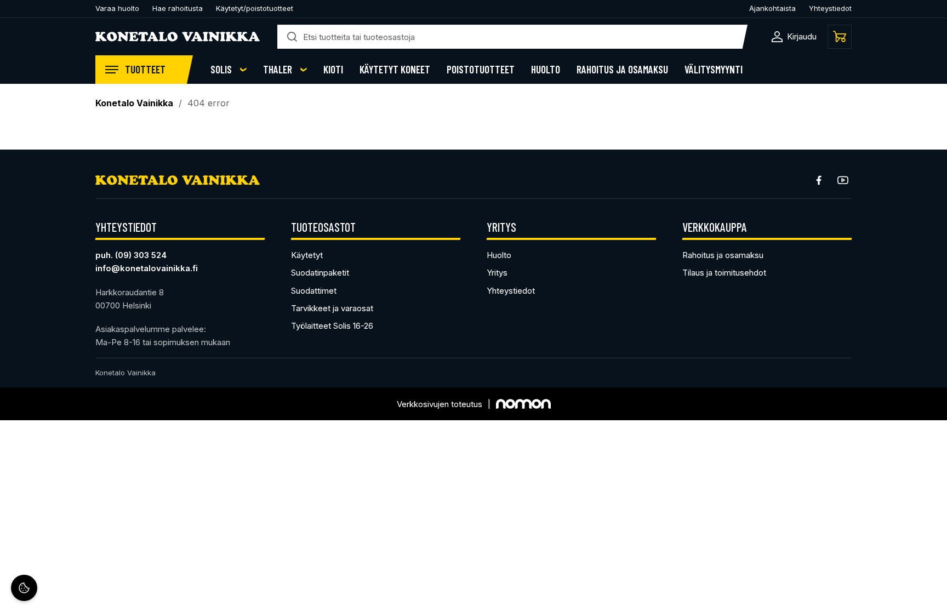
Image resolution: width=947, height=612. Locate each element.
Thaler (277, 69)
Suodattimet (313, 290)
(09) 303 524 (141, 255)
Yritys (497, 272)
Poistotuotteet (481, 69)
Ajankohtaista (772, 8)
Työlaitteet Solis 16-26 (332, 326)
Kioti (333, 69)
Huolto (545, 69)
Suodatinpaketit (320, 272)
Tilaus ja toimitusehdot (724, 272)
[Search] (292, 36)
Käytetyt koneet (395, 69)
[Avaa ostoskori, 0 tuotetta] (840, 37)
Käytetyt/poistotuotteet (254, 8)
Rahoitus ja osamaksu (622, 69)
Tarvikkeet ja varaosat (332, 308)
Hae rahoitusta (177, 8)
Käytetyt (307, 255)
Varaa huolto (117, 8)
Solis (221, 69)
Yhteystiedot (830, 8)
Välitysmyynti (713, 69)
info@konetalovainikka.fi (146, 268)
